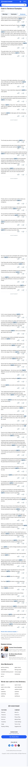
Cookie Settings (18, 721)
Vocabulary (3, 721)
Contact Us (17, 714)
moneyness (17, 674)
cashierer (17, 691)
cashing (3, 696)
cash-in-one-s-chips (5, 687)
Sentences (22, 14)
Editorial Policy (18, 719)
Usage (2, 724)
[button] (20, 1)
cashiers (17, 694)
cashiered (3, 691)
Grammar (3, 719)
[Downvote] (23, 22)
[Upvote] (19, 22)
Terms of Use (17, 724)
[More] (26, 22)
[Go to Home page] (6, 1)
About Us (16, 712)
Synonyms (13, 14)
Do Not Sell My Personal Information (14, 750)
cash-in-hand (18, 685)
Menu (25, 1)
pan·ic (2, 676)
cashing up (17, 696)
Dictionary (3, 712)
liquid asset (3, 669)
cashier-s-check (18, 689)
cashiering (3, 694)
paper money (18, 667)
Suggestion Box (18, 726)
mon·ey (2, 674)
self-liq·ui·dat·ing (5, 667)
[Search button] (25, 5)
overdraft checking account (7, 672)
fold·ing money (18, 669)
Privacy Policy (17, 717)
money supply (18, 672)
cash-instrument (18, 687)
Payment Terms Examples (15, 647)
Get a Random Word (14, 736)
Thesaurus (3, 714)
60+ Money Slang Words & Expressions (15, 654)
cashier (2, 689)
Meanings (5, 14)
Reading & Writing (5, 726)
